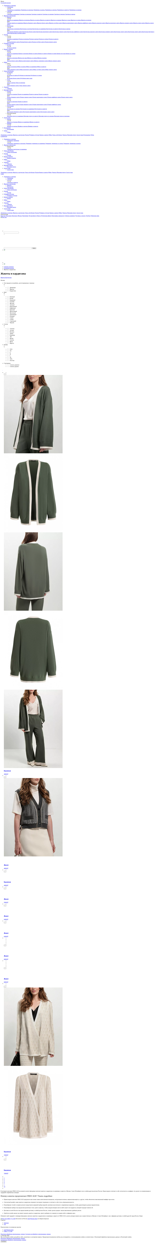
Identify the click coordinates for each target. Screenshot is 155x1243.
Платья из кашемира (13, 39)
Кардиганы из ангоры (26, 29)
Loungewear (4, 136)
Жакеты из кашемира (13, 20)
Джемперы (10, 7)
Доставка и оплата (80, 215)
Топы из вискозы (20, 82)
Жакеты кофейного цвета (85, 23)
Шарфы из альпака (12, 126)
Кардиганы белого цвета (29, 31)
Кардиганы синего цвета (121, 31)
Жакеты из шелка (35, 20)
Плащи (9, 98)
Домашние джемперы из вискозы (16, 143)
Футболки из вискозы (24, 75)
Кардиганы (10, 26)
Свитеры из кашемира (13, 14)
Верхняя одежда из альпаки (46, 116)
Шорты (9, 55)
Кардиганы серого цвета (135, 31)
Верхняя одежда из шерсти (31, 116)
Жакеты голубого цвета (55, 23)
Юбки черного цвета (51, 69)
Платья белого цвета (26, 42)
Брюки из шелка (33, 53)
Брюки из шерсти (43, 53)
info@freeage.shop (32, 1218)
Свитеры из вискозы (25, 14)
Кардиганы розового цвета (106, 31)
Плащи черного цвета (13, 104)
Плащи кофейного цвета (54, 104)
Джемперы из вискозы (27, 10)
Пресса (39, 215)
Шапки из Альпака (12, 122)
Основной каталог (6, 2)
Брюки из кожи (52, 53)
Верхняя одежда (8, 90)
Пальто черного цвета (26, 97)
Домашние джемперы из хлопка (54, 143)
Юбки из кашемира (31, 66)
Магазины (9, 215)
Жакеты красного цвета (99, 23)
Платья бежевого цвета (13, 42)
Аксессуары (7, 168)
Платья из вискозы (24, 39)
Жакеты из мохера (86, 20)
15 (4, 1186)
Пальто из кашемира (23, 94)
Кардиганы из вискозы (13, 29)
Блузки (9, 45)
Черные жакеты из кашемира (15, 23)
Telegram (6, 1223)
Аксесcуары (7, 117)
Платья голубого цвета (38, 42)
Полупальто (10, 106)
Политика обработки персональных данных (13, 1234)
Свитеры (9, 11)
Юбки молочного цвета (26, 69)
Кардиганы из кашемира (39, 29)
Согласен (3, 1241)
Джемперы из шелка (39, 10)
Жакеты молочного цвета (113, 23)
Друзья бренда (33, 215)
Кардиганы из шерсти (52, 29)
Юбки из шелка (21, 66)
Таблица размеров (70, 215)
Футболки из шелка (12, 75)
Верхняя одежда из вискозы (62, 116)
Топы (8, 79)
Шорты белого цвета (13, 61)
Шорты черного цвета (54, 61)
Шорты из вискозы (12, 58)
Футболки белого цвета (13, 78)
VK (5, 1224)
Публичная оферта (46, 215)
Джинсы (6, 87)
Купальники (7, 127)
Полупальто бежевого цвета (15, 111)
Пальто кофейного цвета (54, 97)
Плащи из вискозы (12, 101)
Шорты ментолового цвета (26, 61)
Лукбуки (88, 215)
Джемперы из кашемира (14, 10)
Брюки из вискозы (23, 53)
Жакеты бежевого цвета (30, 23)
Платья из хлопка (44, 39)
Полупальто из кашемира (27, 109)
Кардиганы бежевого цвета (15, 31)
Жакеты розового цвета (126, 23)
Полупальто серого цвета (47, 111)
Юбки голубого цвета (39, 69)
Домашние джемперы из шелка (72, 143)
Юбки (5, 62)
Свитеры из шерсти (36, 14)
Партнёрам (25, 215)
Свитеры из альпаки (48, 14)
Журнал (20, 215)
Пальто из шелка (34, 94)
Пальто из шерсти (43, 94)
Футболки (10, 72)
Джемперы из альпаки (75, 10)
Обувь (5, 130)
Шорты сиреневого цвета (41, 61)
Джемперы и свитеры (10, 5)
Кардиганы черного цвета (60, 31)
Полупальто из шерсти (40, 109)
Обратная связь (95, 215)
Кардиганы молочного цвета (44, 31)
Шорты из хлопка (32, 58)
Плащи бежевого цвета (26, 104)
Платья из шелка (34, 39)
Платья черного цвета (51, 42)
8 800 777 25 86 (11, 1218)
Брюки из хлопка (70, 53)
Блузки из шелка (11, 47)
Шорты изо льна (22, 58)
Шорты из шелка (42, 58)
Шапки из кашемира (24, 122)
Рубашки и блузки (9, 43)
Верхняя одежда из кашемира (15, 116)
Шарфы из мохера (23, 126)
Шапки (9, 119)
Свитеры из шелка (70, 14)
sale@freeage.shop (8, 1230)
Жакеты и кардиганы (10, 15)
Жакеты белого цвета (43, 23)
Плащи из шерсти (22, 101)
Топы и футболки (9, 71)
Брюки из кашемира (12, 53)
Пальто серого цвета (66, 97)
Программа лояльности (58, 215)
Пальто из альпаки (12, 94)
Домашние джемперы (13, 140)
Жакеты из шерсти (45, 20)
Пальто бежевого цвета (13, 97)
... (4, 1185)
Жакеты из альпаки (56, 20)
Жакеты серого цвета (139, 23)
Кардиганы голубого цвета (17, 33)
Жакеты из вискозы (24, 20)
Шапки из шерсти (34, 122)
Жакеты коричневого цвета (70, 23)
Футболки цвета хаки (26, 78)
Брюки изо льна (61, 53)
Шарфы (9, 123)
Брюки (9, 50)
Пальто (9, 91)
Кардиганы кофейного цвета (75, 31)
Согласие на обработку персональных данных (38, 1234)
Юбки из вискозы (12, 66)
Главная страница (9, 266)
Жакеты (9, 17)
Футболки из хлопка (36, 75)
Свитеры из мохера (59, 14)
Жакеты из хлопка (76, 20)
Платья (6, 34)
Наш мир (3, 215)
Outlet (2, 174)
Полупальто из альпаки (13, 109)
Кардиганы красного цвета (91, 31)
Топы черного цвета (24, 85)
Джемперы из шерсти (63, 10)
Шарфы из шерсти (33, 126)
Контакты (14, 215)
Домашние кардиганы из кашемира (17, 149)
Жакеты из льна (66, 20)
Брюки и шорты (8, 49)
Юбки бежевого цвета (13, 69)
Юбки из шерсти (41, 66)
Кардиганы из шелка (64, 29)
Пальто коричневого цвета (40, 97)
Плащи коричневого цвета (40, 104)
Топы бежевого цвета (13, 85)
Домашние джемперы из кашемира (35, 143)
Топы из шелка (11, 82)
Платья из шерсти (53, 39)
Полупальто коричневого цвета (31, 111)
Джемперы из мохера (51, 10)
